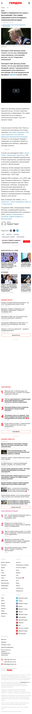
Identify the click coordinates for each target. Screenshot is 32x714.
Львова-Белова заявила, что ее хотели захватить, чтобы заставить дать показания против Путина (15, 495)
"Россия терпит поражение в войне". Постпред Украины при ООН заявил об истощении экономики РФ (15, 470)
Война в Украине (5, 562)
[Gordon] (15, 3)
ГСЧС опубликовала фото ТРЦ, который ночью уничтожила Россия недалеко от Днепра (18, 452)
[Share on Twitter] (14, 230)
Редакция (3, 642)
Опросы (18, 585)
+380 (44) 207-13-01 (10, 659)
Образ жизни (4, 580)
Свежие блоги (6, 300)
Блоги (17, 570)
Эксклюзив (19, 577)
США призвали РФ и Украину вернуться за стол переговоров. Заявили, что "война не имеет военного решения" (15, 477)
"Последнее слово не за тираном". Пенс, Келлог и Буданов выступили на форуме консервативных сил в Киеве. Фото (17, 417)
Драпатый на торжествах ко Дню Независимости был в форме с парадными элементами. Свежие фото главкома (17, 541)
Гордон (3, 7)
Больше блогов (16, 335)
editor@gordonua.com (10, 664)
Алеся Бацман (22, 617)
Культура (3, 575)
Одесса (3, 603)
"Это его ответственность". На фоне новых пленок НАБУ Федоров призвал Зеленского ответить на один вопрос (18, 400)
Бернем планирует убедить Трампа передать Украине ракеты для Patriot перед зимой (15, 483)
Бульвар (4, 272)
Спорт (2, 572)
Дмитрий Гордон (23, 598)
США (3, 234)
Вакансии (3, 639)
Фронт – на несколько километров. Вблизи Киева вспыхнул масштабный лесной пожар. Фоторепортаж (18, 489)
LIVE (17, 575)
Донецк (3, 605)
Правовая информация (7, 647)
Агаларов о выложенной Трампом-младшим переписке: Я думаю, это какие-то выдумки (8, 265)
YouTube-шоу (19, 588)
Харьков (3, 608)
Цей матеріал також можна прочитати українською (14, 25)
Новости (3, 559)
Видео (17, 583)
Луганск (3, 616)
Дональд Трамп (20, 236)
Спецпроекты (19, 590)
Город (2, 594)
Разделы (18, 559)
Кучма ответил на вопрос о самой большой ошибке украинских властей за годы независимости (17, 425)
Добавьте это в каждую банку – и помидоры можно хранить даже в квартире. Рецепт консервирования (18, 524)
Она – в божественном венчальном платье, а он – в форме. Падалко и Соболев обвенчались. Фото (18, 516)
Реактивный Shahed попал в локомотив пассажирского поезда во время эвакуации (16, 409)
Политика (3, 565)
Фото (17, 580)
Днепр (3, 611)
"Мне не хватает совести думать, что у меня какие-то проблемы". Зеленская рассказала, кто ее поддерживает (9, 287)
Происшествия (5, 583)
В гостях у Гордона (21, 567)
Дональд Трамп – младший (8, 236)
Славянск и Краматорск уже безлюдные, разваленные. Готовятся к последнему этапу (13, 310)
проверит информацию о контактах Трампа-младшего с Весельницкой (12, 216)
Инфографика (4, 585)
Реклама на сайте (5, 644)
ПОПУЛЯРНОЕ (6, 387)
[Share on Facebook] (11, 230)
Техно (2, 577)
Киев (2, 598)
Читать (26, 241)
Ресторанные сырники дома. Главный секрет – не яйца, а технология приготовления (16, 549)
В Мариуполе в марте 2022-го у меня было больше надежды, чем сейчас (14, 323)
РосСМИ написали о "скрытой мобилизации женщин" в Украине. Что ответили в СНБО (14, 463)
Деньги (3, 567)
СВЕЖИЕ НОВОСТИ (8, 439)
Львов (2, 600)
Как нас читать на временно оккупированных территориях (6, 652)
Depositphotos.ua (25, 682)
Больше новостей (16, 507)
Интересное (4, 588)
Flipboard (21, 622)
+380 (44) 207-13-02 (10, 662)
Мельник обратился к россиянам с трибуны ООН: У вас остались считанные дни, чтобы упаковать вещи (14, 445)
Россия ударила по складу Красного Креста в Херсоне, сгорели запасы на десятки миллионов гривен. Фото (18, 502)
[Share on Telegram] (17, 230)
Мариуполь (4, 613)
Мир (8, 7)
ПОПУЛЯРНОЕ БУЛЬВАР (9, 511)
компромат (16, 234)
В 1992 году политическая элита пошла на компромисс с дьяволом (14, 317)
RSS (20, 625)
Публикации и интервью (22, 565)
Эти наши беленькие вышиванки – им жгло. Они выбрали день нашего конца (15, 303)
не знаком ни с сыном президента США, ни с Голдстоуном (16, 202)
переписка (8, 234)
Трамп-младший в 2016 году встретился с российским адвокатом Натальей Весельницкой (15, 134)
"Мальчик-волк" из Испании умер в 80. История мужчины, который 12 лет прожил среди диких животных (17, 392)
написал (12, 75)
